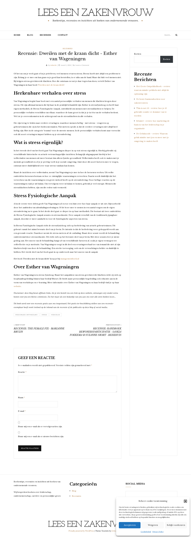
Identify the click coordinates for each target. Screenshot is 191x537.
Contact (63, 35)
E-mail (22, 411)
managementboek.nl (69, 258)
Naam (21, 397)
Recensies (45, 35)
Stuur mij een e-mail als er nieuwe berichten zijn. (41, 436)
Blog (30, 35)
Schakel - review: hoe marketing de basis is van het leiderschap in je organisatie (151, 125)
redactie (53, 65)
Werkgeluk (55, 315)
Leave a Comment (82, 65)
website (17, 286)
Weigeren (153, 525)
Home (17, 35)
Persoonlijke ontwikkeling (26, 315)
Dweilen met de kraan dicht (51, 85)
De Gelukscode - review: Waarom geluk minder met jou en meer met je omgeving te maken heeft (151, 137)
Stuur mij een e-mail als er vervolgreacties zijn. (40, 426)
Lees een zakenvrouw (95, 13)
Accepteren (130, 525)
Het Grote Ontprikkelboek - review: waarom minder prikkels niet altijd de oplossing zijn (152, 90)
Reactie (22, 372)
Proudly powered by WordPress (82, 531)
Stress (44, 315)
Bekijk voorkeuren (176, 525)
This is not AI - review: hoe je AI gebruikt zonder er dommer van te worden (150, 112)
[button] (185, 501)
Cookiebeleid (146, 532)
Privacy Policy (158, 532)
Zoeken (137, 54)
